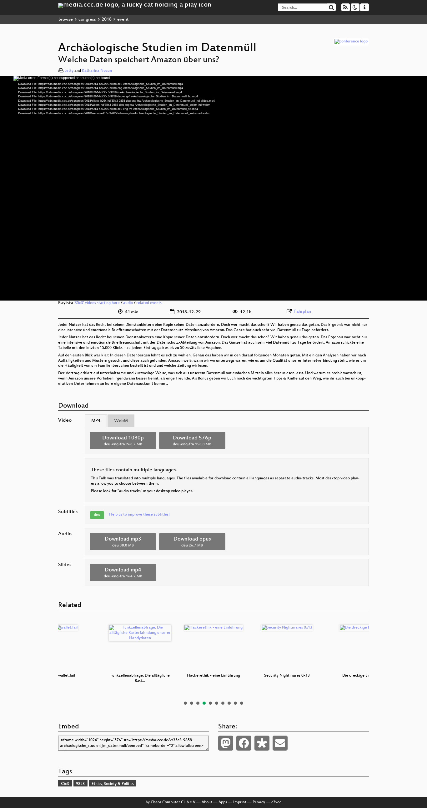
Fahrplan (302, 311)
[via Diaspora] (261, 743)
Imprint (239, 802)
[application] (213, 188)
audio (128, 303)
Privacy (259, 802)
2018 (107, 19)
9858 (80, 784)
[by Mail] (280, 743)
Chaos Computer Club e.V (173, 802)
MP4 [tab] (95, 421)
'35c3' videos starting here (97, 303)
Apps (223, 802)
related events (149, 303)
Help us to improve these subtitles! (139, 514)
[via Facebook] (243, 743)
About (207, 802)
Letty (68, 71)
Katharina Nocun (97, 71)
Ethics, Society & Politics (113, 784)
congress (87, 19)
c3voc (276, 802)
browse (65, 19)
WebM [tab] (121, 421)
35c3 (65, 784)
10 (241, 703)
